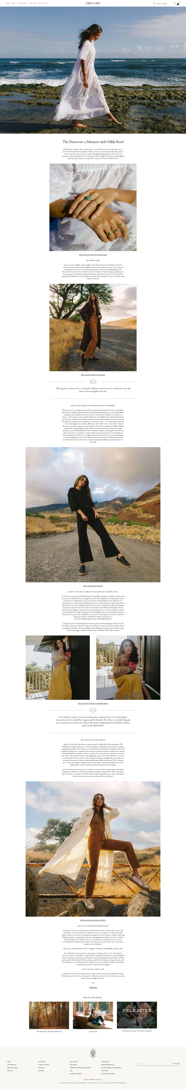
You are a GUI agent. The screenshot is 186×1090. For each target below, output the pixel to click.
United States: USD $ (92, 1080)
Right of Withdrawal (118, 1083)
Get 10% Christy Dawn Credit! (111, 1068)
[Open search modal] (154, 3)
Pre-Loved (104, 1071)
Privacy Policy (93, 1083)
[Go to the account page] (175, 3)
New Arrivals (11, 1065)
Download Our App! (108, 1074)
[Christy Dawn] (93, 3)
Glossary (42, 1068)
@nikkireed (93, 987)
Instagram (105, 1062)
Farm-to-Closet (12, 1068)
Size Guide (73, 1065)
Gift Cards (73, 1062)
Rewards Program (107, 1065)
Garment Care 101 (76, 1074)
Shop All (10, 1071)
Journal (41, 1071)
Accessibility (104, 1083)
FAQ (71, 1071)
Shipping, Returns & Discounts (80, 1068)
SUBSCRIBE (176, 1064)
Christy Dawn (69, 1083)
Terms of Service (80, 1083)
